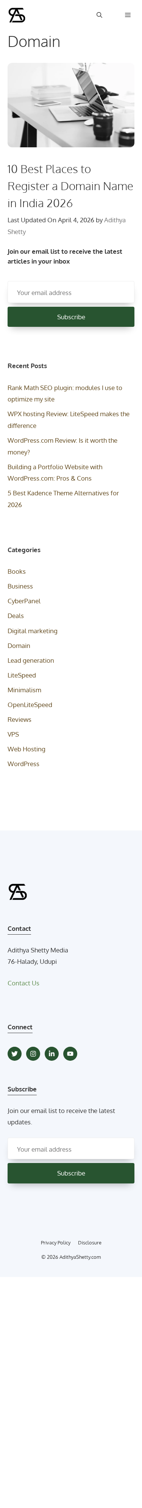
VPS (13, 734)
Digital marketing (33, 631)
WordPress (23, 764)
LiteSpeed (22, 675)
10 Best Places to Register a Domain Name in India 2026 (70, 185)
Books (17, 571)
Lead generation (31, 660)
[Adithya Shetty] (17, 15)
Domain (19, 645)
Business (20, 586)
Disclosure (89, 1242)
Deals (16, 616)
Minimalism (24, 690)
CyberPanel (24, 601)
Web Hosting (26, 749)
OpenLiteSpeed (30, 705)
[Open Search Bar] (99, 15)
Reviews (19, 719)
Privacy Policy (55, 1242)
